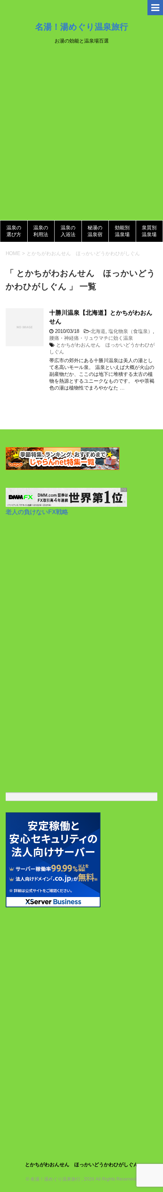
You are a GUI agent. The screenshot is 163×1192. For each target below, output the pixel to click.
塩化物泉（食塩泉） (130, 331)
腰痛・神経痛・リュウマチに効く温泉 (91, 338)
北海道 (98, 331)
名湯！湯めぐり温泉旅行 (81, 26)
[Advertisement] (81, 134)
